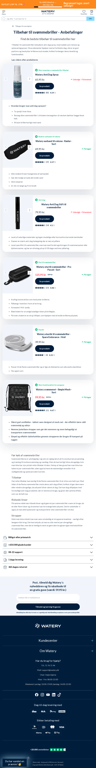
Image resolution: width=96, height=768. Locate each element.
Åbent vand (20, 731)
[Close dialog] (39, 699)
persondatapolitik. (74, 612)
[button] (6, 79)
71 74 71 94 (50, 665)
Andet (20, 750)
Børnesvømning (20, 744)
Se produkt (44, 86)
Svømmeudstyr (20, 737)
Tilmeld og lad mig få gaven (47, 607)
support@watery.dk (50, 670)
